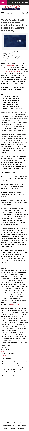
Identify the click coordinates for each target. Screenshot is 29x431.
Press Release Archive (17, 422)
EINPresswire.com (11, 65)
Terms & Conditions (21, 425)
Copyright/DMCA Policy (10, 428)
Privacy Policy (21, 428)
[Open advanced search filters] (23, 13)
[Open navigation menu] (2, 13)
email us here (4, 351)
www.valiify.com (14, 304)
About (8, 422)
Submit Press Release (8, 425)
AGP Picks (4, 2)
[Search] (19, 13)
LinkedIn (3, 355)
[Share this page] (27, 13)
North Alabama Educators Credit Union (11, 71)
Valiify (20, 65)
